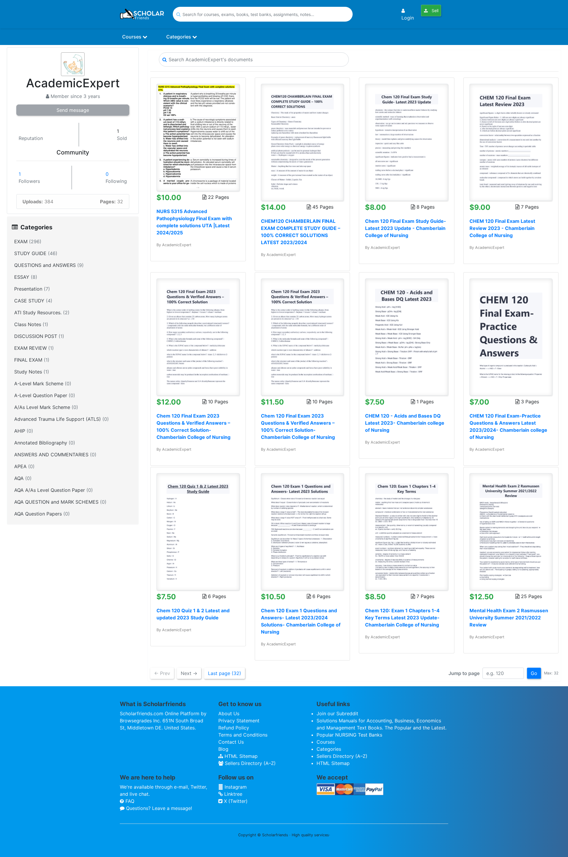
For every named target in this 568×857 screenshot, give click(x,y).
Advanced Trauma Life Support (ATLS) (61, 419)
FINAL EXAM (31, 360)
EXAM (27, 241)
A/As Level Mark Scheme (46, 407)
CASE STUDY (33, 301)
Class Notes (31, 324)
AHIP (23, 431)
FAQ (129, 801)
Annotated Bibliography (44, 443)
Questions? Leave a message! (158, 808)
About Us (228, 713)
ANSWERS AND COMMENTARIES (55, 455)
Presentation (32, 289)
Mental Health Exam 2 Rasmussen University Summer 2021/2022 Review (508, 618)
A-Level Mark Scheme (42, 383)
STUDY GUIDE (35, 253)
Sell (434, 10)
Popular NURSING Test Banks (349, 735)
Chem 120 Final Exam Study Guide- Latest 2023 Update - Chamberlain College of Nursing (405, 228)
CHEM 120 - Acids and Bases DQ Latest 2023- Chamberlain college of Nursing (404, 423)
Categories (179, 37)
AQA (23, 478)
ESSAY (25, 277)
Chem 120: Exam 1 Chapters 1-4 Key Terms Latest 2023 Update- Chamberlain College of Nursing (402, 618)
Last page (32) (224, 673)
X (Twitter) (235, 801)
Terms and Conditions (242, 735)
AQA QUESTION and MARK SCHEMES (60, 502)
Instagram (235, 787)
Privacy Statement (238, 721)
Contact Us (231, 742)
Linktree (232, 794)
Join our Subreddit (337, 713)
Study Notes (31, 372)
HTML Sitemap (240, 756)
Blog (223, 749)
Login (407, 18)
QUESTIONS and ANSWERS (49, 265)
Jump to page (464, 673)
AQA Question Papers (42, 514)
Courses (132, 37)
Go (534, 673)
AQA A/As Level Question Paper (53, 490)
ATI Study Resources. (42, 312)
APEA (24, 466)
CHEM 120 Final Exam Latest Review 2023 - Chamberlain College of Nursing (502, 228)
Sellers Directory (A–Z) (249, 763)
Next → (189, 673)
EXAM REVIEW (34, 348)
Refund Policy (233, 728)
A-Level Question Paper (44, 395)
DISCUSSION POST (39, 336)
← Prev (162, 673)
